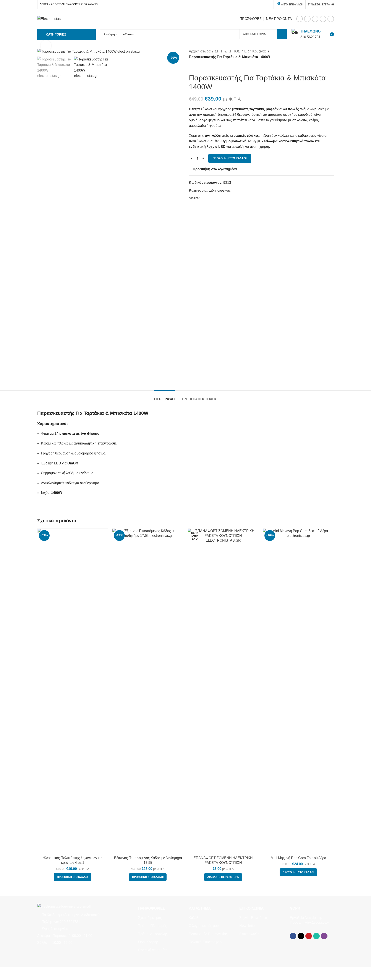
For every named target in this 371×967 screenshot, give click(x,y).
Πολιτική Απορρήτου (154, 950)
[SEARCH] (282, 34)
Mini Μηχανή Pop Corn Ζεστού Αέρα (298, 858)
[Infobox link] (306, 34)
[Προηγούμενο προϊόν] (191, 66)
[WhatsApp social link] (323, 19)
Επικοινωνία (249, 934)
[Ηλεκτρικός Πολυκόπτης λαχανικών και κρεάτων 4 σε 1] (72, 691)
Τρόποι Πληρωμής (152, 926)
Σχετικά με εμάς (150, 918)
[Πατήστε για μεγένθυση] (46, 45)
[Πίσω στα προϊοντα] (196, 66)
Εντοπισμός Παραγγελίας (208, 934)
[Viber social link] (330, 19)
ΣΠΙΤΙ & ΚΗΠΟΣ (227, 51)
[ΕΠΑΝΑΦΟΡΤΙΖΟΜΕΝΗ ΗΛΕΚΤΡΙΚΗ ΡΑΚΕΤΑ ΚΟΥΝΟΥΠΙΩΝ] (223, 691)
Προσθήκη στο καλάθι (230, 158)
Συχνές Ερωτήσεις (253, 918)
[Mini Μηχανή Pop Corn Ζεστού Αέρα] (298, 691)
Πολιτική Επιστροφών (205, 942)
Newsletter (247, 926)
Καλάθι (194, 918)
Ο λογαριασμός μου (204, 926)
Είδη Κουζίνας (255, 51)
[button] (72, 877)
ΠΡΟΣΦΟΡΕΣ (251, 19)
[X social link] (307, 19)
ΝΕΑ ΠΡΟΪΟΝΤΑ (279, 19)
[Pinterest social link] (315, 19)
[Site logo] (49, 18)
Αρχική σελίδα (200, 51)
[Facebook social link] (299, 19)
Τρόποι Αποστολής (153, 934)
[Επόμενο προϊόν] (201, 66)
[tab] (164, 397)
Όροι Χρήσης (148, 942)
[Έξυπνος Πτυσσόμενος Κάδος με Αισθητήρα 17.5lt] (147, 691)
